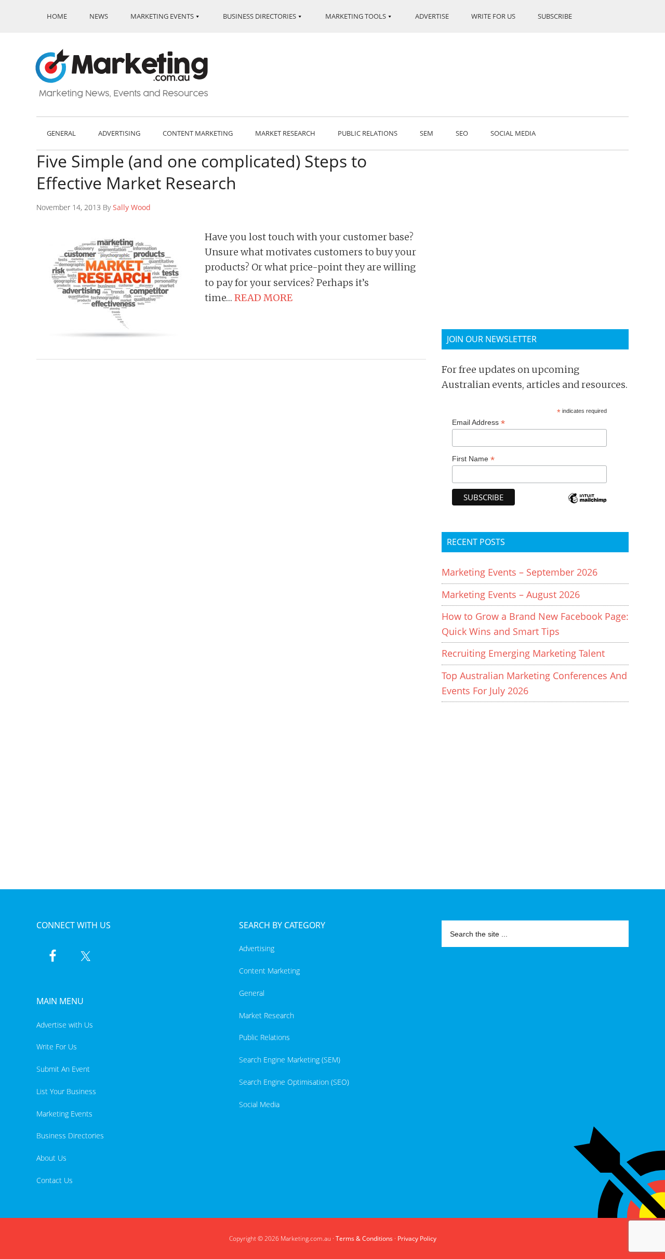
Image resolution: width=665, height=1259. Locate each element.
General (251, 993)
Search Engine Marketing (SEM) (289, 1060)
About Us (51, 1158)
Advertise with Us (64, 1025)
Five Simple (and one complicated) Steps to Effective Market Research (201, 172)
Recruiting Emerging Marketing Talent (523, 653)
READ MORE (263, 298)
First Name (473, 459)
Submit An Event (63, 1069)
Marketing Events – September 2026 (519, 572)
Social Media (259, 1104)
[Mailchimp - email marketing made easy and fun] (587, 505)
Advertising (256, 948)
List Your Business (66, 1091)
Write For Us (56, 1047)
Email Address (478, 422)
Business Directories (70, 1135)
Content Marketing (269, 971)
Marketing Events (64, 1114)
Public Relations (264, 1037)
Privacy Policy (416, 1238)
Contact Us (54, 1180)
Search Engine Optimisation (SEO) (294, 1082)
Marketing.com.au (129, 73)
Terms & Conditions (364, 1238)
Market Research (266, 1015)
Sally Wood (132, 207)
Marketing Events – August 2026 (511, 594)
